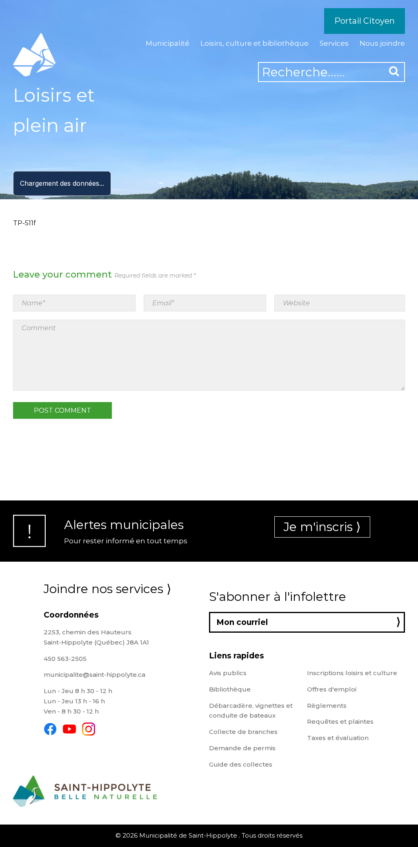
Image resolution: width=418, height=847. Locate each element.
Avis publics (228, 673)
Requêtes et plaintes (340, 721)
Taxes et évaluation (338, 738)
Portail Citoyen (364, 21)
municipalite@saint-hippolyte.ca (94, 674)
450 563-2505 (65, 658)
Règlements (327, 705)
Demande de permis (242, 748)
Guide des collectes (240, 764)
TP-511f (24, 223)
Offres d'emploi (331, 689)
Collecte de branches (243, 732)
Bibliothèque (230, 689)
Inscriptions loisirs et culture (352, 673)
